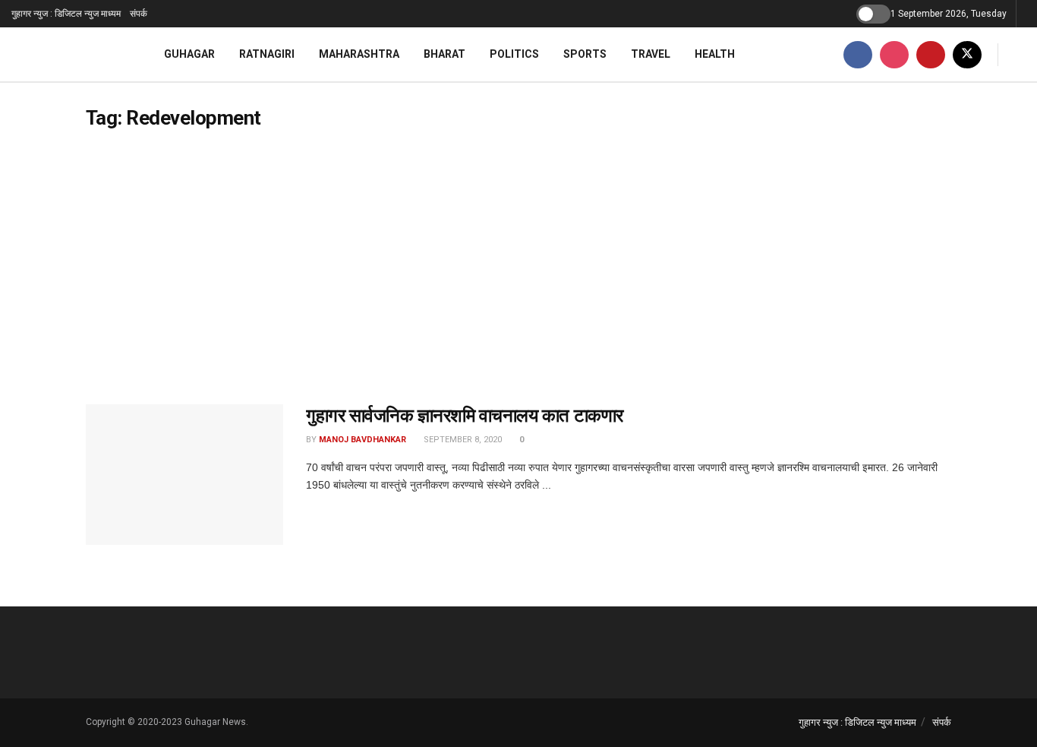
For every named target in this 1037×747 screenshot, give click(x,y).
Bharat (444, 54)
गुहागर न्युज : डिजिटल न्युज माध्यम (66, 13)
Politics (514, 54)
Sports (585, 54)
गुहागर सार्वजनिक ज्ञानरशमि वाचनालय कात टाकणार (464, 415)
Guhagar (189, 54)
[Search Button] (1020, 54)
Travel (650, 54)
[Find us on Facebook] (857, 54)
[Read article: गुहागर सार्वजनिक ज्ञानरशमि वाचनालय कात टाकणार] (184, 475)
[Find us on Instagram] (894, 54)
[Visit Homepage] (68, 55)
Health (715, 54)
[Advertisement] (518, 267)
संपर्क (138, 13)
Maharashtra (359, 54)
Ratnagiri (267, 54)
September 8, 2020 (461, 440)
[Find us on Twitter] (967, 54)
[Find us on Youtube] (930, 54)
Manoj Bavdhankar (362, 440)
